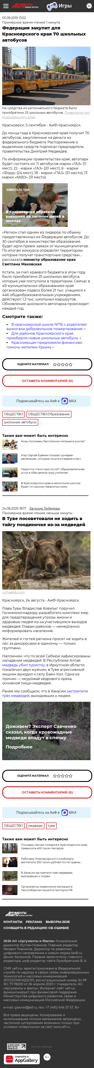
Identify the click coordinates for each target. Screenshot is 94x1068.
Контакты (12, 922)
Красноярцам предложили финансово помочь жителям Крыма (44, 345)
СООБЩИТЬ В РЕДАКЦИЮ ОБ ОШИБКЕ (36, 928)
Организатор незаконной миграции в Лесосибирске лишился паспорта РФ (47, 888)
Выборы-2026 (58, 922)
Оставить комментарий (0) (47, 381)
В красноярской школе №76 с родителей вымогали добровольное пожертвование (47, 326)
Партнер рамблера (41, 1046)
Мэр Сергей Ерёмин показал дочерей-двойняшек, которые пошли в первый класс (51, 457)
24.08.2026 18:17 (14, 508)
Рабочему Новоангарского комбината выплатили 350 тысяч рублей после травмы (50, 860)
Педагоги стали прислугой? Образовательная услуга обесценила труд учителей (53, 471)
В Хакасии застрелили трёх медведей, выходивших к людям (47, 874)
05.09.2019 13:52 (14, 18)
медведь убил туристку (23, 665)
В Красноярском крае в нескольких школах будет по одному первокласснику (50, 484)
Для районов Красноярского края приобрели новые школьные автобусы (42, 335)
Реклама (34, 922)
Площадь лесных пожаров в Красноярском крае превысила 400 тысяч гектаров (54, 846)
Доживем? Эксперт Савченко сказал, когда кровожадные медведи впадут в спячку (41, 732)
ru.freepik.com (13, 592)
